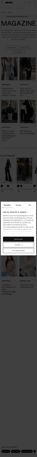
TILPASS (17, 245)
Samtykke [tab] (7, 205)
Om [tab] (30, 205)
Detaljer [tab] (18, 205)
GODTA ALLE (18, 239)
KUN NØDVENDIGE (18, 250)
